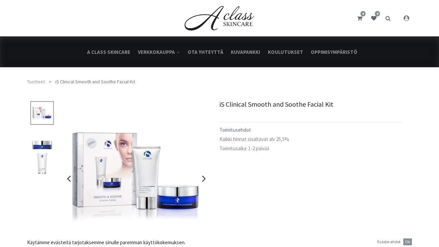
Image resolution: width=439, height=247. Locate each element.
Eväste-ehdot (389, 241)
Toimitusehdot (235, 130)
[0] (359, 18)
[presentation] (68, 178)
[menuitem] (108, 52)
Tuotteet (36, 82)
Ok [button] (407, 241)
